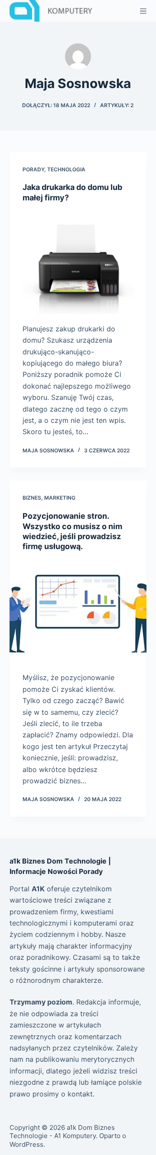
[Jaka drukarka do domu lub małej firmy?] (78, 262)
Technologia (66, 169)
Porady (33, 169)
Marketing (59, 497)
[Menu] (143, 11)
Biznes (32, 497)
